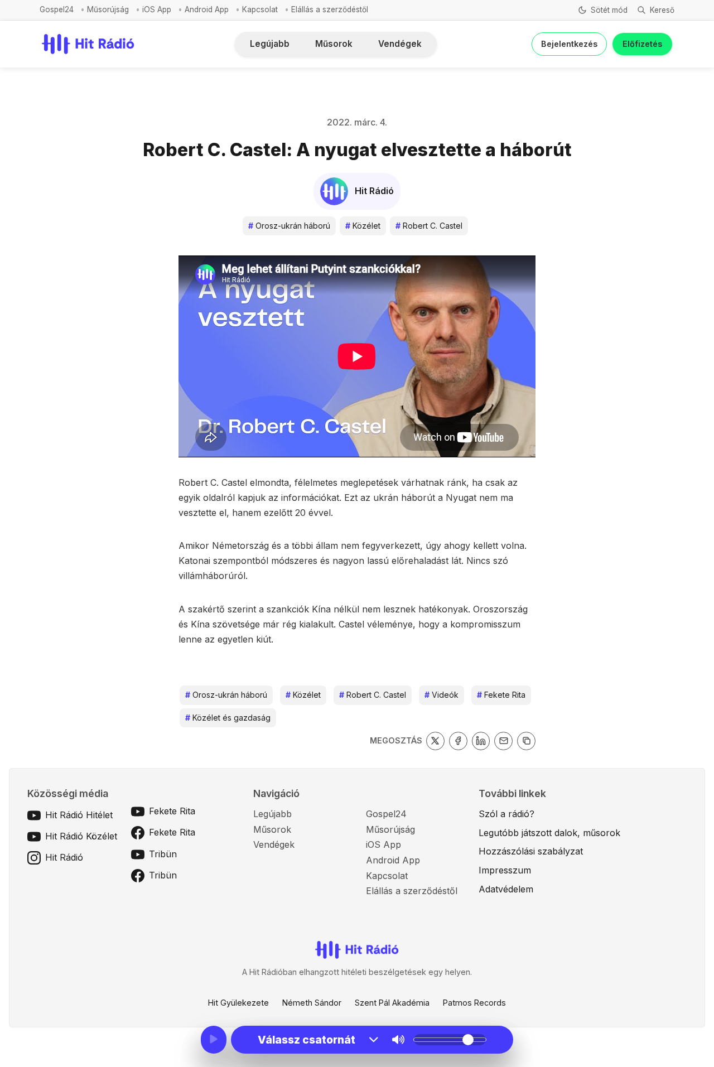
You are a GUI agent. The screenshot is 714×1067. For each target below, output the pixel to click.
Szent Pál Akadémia (392, 1002)
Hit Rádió (64, 857)
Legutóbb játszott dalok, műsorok (549, 832)
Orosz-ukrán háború (289, 225)
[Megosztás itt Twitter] (435, 741)
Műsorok (334, 43)
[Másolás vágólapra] (526, 741)
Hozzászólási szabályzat (531, 851)
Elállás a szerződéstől (329, 9)
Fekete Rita (501, 694)
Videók (441, 694)
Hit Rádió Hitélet (79, 814)
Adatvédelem (506, 889)
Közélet (362, 225)
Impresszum (505, 870)
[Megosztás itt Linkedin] (481, 741)
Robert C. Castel (428, 225)
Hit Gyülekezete (238, 1002)
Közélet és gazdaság (228, 717)
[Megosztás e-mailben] (503, 741)
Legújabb (270, 43)
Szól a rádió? (506, 813)
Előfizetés (642, 44)
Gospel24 (57, 9)
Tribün (163, 854)
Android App (207, 9)
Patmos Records (474, 1002)
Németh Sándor (311, 1002)
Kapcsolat (260, 9)
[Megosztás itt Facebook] (458, 741)
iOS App (156, 9)
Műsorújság (108, 9)
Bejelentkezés (569, 44)
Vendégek (400, 43)
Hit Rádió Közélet (81, 836)
